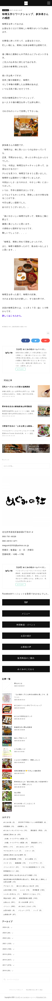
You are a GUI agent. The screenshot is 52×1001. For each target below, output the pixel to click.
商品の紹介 (10, 898)
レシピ (25, 890)
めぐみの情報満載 (13, 859)
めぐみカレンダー (25, 847)
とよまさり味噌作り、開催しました (27, 760)
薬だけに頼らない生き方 (28, 886)
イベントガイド (11, 867)
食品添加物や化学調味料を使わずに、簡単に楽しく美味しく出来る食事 (25, 880)
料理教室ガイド (11, 871)
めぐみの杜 (9, 822)
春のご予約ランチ (20, 738)
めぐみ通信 (31, 859)
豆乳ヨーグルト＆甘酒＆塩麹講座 (16, 386)
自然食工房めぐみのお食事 (15, 855)
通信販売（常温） (39, 830)
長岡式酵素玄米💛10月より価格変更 (27, 771)
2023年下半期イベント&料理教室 (32, 822)
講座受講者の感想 (28, 898)
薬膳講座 (20, 863)
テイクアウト (35, 863)
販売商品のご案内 (26, 657)
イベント (9, 906)
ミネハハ (29, 851)
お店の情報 (10, 890)
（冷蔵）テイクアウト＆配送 (16, 842)
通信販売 (36, 842)
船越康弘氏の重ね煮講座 (23, 727)
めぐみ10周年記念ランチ (23, 716)
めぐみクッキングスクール (15, 830)
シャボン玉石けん (12, 894)
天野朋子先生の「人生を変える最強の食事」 (20, 426)
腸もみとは (18, 683)
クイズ (8, 863)
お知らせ (9, 902)
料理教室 (5, 10)
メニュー (26, 613)
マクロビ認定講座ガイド (33, 867)
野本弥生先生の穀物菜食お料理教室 (17, 406)
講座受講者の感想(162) (19, 326)
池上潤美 (17, 792)
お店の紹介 (26, 635)
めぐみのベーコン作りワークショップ (28, 705)
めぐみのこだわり (26, 669)
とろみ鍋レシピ (20, 749)
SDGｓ (8, 847)
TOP (26, 602)
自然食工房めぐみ (12, 834)
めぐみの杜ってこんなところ (24, 803)
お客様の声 (26, 646)
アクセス (8, 886)
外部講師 (9, 826)
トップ (37, 910)
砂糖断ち (22, 826)
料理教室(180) (6, 326)
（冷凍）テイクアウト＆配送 (16, 838)
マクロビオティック (12, 851)
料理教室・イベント (26, 624)
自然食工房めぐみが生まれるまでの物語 (20, 875)
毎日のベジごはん (31, 894)
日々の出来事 (26, 902)
